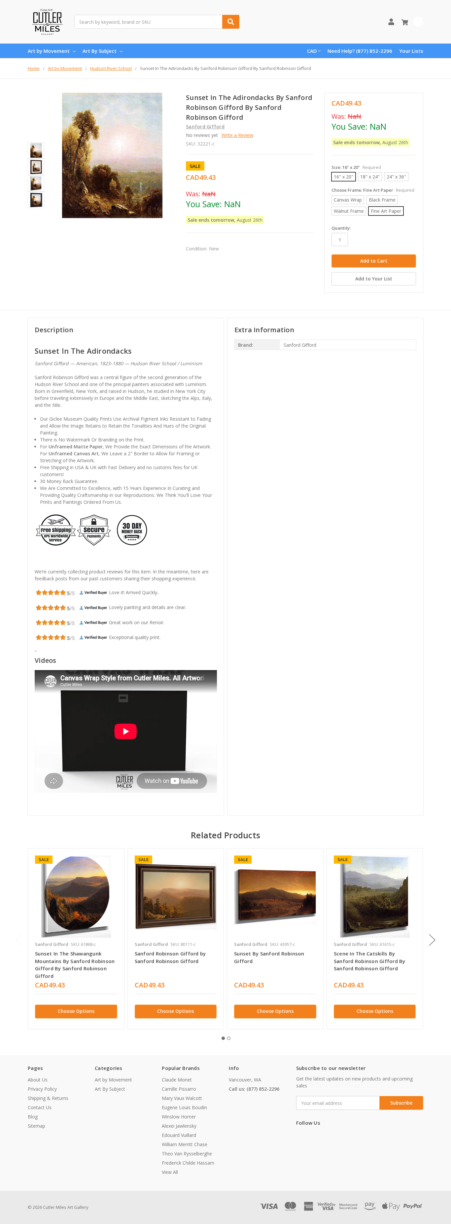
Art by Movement (49, 51)
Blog (33, 1116)
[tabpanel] (76, 939)
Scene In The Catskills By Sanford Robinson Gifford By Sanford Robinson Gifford (369, 961)
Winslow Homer (179, 1116)
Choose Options (76, 1011)
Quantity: (341, 228)
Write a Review (237, 135)
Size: (356, 167)
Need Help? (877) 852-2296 (360, 51)
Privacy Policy (42, 1089)
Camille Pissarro (179, 1089)
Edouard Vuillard (179, 1135)
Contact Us (40, 1107)
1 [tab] (223, 1038)
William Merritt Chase (184, 1144)
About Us (38, 1080)
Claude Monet (177, 1080)
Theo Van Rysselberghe (187, 1153)
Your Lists (411, 51)
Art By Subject (100, 51)
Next (432, 940)
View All (170, 1172)
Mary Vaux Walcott (182, 1098)
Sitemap (36, 1126)
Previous (18, 940)
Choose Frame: (372, 190)
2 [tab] (228, 1038)
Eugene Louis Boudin (184, 1107)
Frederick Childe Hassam (188, 1163)
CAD (312, 51)
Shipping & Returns (48, 1098)
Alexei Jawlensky (179, 1126)
